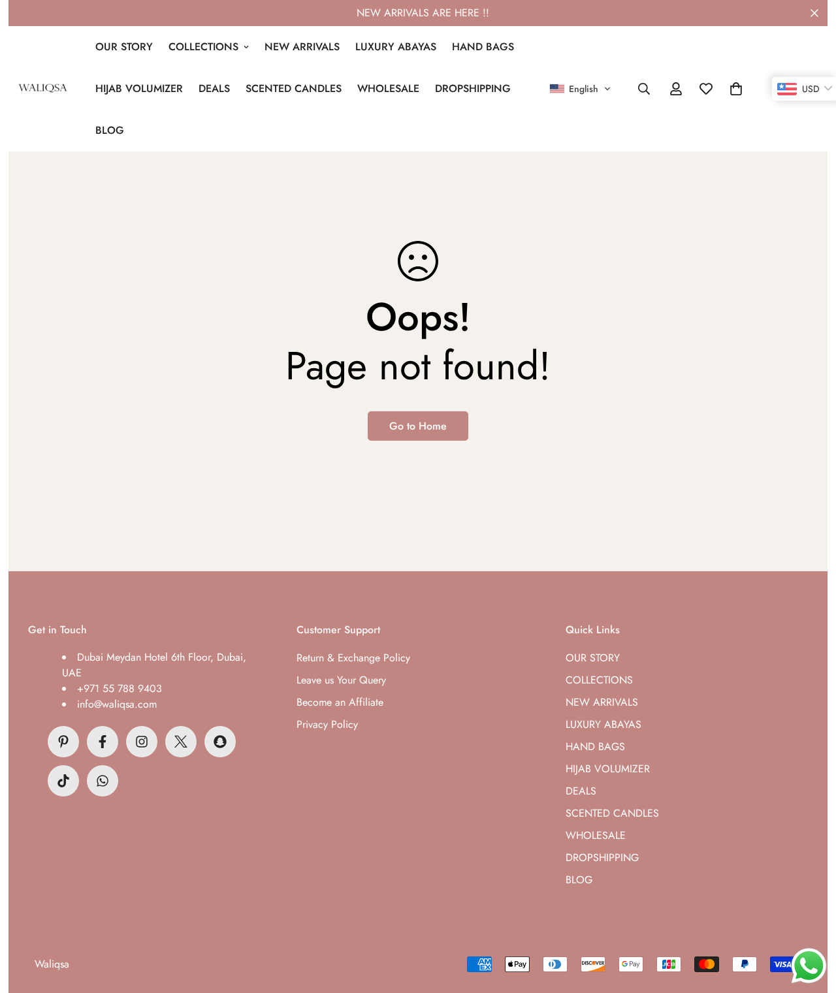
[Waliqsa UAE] (42, 88)
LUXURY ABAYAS (395, 46)
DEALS (214, 88)
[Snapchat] (220, 741)
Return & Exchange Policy (353, 657)
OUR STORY (124, 46)
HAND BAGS (483, 46)
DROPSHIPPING (473, 88)
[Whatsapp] (102, 780)
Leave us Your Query (341, 679)
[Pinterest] (63, 741)
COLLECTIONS (203, 46)
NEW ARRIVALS (302, 46)
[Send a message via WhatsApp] (808, 965)
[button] (580, 88)
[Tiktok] (63, 780)
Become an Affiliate (340, 702)
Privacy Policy (327, 724)
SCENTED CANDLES (294, 88)
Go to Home (418, 425)
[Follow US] (141, 741)
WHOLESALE (388, 88)
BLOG (109, 130)
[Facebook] (102, 741)
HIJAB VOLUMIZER (139, 88)
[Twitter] (181, 741)
